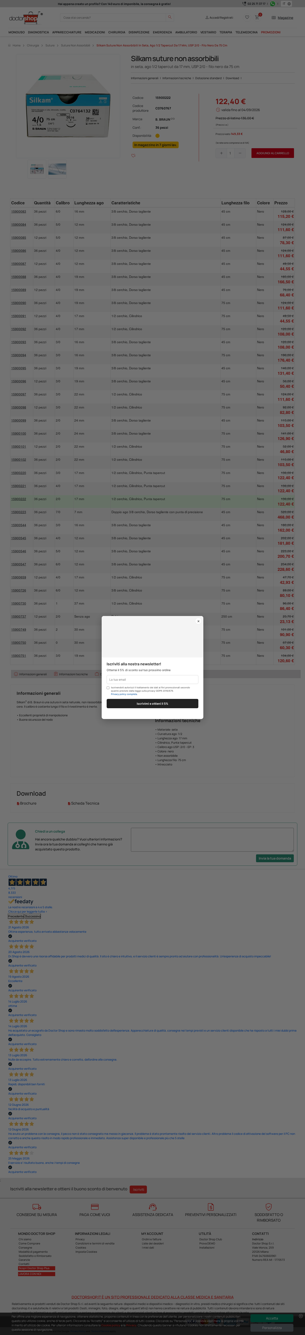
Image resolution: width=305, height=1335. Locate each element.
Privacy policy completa (124, 694)
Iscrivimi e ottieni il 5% (152, 703)
